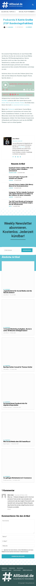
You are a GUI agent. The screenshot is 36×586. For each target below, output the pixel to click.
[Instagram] (15, 156)
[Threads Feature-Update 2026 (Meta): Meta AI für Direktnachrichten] (5, 186)
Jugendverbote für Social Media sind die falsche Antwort (17, 291)
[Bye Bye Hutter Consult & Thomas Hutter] (18, 350)
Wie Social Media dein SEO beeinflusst (16, 441)
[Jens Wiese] (5, 27)
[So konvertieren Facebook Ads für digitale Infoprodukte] (18, 387)
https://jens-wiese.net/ (17, 141)
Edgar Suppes (6, 443)
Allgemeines (29, 27)
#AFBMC (4, 100)
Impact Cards (22, 146)
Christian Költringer (7, 407)
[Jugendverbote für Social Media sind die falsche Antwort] (18, 274)
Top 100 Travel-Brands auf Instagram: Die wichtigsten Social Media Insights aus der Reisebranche (21, 203)
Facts (10, 206)
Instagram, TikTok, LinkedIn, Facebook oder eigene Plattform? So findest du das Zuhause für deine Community (21, 193)
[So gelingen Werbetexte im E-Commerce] (18, 461)
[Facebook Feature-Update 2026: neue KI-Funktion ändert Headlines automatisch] (5, 169)
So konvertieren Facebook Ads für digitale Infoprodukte (15, 404)
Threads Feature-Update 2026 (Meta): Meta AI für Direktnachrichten (21, 185)
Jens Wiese (10, 27)
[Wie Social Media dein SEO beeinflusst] (18, 425)
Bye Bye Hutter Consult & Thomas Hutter (17, 367)
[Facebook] (13, 156)
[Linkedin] (18, 156)
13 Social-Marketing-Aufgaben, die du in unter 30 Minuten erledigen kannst (17, 329)
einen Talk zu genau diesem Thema (13, 102)
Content (11, 188)
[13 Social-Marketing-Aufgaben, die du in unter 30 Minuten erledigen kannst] (18, 312)
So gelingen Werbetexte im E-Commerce (17, 478)
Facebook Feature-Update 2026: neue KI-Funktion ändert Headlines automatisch (21, 169)
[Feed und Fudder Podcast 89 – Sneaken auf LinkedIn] (5, 178)
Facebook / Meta (12, 172)
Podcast (11, 180)
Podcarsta (11, 109)
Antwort (9, 509)
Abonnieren (27, 250)
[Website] (20, 156)
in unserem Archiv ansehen (21, 105)
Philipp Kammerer (7, 480)
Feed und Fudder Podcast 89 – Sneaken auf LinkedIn (18, 177)
